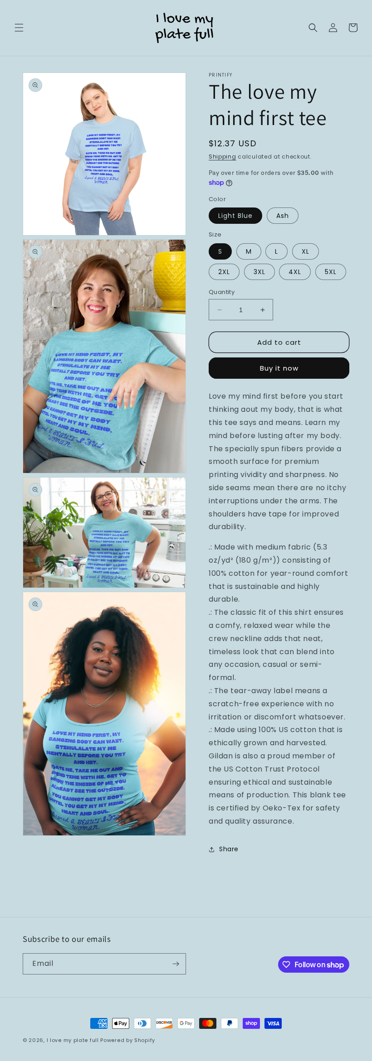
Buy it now (279, 368)
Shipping (222, 156)
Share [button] (229, 849)
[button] (19, 28)
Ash (282, 215)
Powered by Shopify (127, 1040)
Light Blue (235, 215)
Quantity (222, 292)
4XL (295, 271)
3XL (259, 271)
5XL (331, 271)
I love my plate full (73, 1040)
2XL (224, 271)
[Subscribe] (176, 963)
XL (305, 251)
